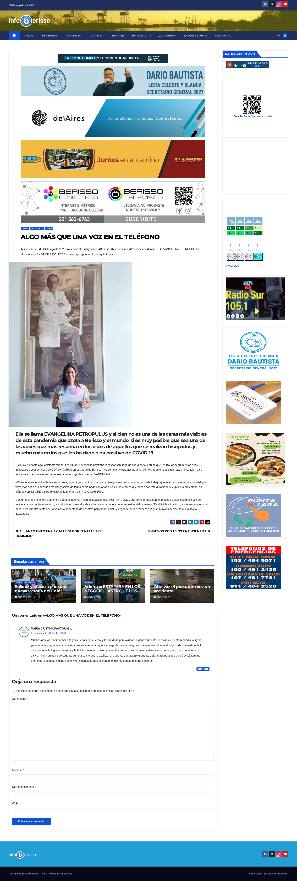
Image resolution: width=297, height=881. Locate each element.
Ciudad (29, 35)
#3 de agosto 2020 (54, 249)
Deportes (117, 35)
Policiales (73, 35)
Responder (202, 669)
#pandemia (87, 254)
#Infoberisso (28, 254)
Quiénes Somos (196, 35)
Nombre (18, 770)
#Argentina (90, 249)
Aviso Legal (255, 873)
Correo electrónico (24, 786)
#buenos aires (119, 249)
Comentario (20, 698)
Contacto (223, 35)
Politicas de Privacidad (275, 873)
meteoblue (232, 265)
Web (15, 803)
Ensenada (49, 35)
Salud (49, 229)
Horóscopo (141, 35)
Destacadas (37, 229)
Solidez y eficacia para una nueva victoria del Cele (41, 588)
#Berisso (103, 249)
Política (95, 35)
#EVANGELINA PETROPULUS (179, 249)
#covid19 (152, 249)
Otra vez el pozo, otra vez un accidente (182, 588)
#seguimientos (105, 254)
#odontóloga (71, 254)
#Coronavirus (137, 249)
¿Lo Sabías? (167, 35)
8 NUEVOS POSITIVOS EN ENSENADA (177, 531)
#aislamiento (74, 249)
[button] (278, 35)
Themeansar (66, 873)
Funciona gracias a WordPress (24, 873)
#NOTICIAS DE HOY (50, 254)
